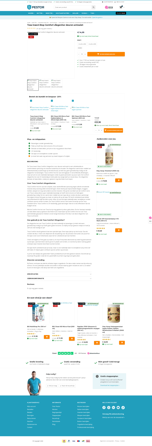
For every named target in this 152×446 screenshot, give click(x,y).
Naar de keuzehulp (67, 386)
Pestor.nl (29, 441)
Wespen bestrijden (83, 415)
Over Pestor (56, 406)
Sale (121, 13)
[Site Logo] (35, 7)
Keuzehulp (55, 418)
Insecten (49, 13)
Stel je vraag (53, 386)
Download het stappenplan (109, 385)
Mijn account (120, 2)
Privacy (117, 441)
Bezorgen (30, 415)
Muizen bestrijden (83, 406)
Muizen (30, 13)
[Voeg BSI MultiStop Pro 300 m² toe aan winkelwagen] (47, 337)
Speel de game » (97, 17)
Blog (53, 424)
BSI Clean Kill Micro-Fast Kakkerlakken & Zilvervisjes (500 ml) (60, 118)
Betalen (29, 412)
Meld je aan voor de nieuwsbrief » (113, 417)
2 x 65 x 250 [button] (82, 44)
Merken (54, 409)
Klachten (30, 421)
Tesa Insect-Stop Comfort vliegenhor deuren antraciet (37, 118)
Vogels (84, 13)
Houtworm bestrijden (84, 418)
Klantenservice (108, 2)
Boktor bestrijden (83, 421)
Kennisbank (56, 421)
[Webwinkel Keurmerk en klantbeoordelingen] (109, 7)
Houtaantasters (62, 13)
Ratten (39, 13)
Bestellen (30, 409)
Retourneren (31, 418)
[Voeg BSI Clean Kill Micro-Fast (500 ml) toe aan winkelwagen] (72, 339)
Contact (29, 427)
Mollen (75, 13)
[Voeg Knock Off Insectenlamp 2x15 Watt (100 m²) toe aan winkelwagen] (118, 230)
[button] (27, 55)
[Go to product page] (109, 203)
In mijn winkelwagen (107, 54)
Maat (79, 40)
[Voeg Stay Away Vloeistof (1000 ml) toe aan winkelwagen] (118, 180)
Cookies (122, 441)
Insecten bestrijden (83, 412)
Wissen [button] (80, 48)
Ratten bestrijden (83, 409)
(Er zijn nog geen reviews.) (44, 28)
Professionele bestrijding (85, 427)
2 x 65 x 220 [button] (92, 44)
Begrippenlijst (57, 412)
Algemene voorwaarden (107, 441)
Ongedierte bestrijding (84, 424)
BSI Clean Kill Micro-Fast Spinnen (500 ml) (81, 117)
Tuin (92, 13)
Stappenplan (56, 415)
